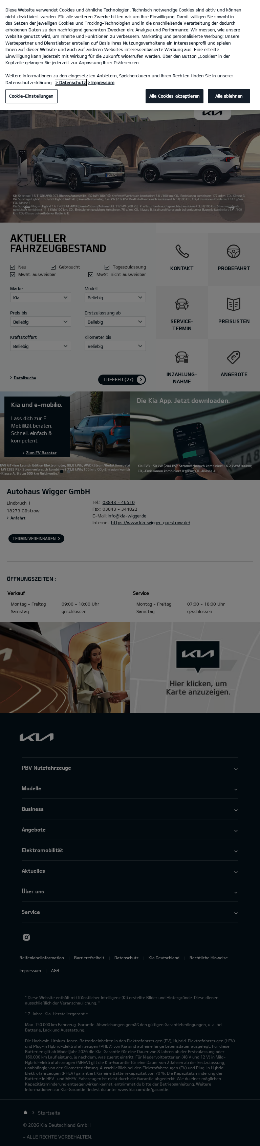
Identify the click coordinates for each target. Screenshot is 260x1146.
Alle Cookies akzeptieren (174, 96)
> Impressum (101, 82)
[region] (130, 55)
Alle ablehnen (229, 96)
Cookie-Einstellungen (31, 96)
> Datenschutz (71, 82)
